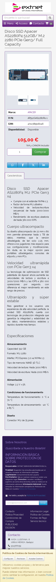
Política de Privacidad (27, 489)
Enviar (43, 503)
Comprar (40, 151)
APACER (32, 112)
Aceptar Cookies (36, 559)
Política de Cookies (40, 514)
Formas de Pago (38, 518)
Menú (9, 23)
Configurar (8, 559)
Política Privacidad (14, 514)
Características (14, 175)
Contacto (38, 23)
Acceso (23, 23)
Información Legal (39, 511)
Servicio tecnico (38, 521)
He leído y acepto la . (27, 495)
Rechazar (21, 559)
